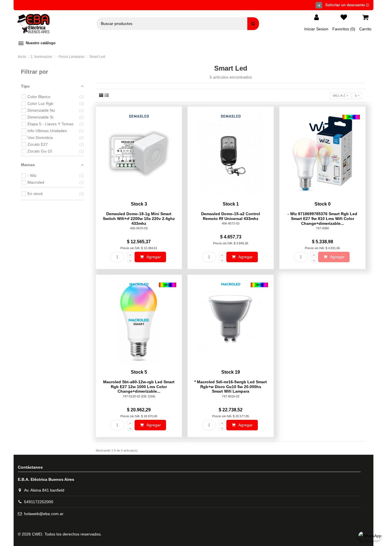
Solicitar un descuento (345, 5)
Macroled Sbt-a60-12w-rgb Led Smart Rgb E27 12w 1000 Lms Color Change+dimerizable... (139, 387)
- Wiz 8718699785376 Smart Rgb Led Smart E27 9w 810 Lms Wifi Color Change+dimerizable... (322, 218)
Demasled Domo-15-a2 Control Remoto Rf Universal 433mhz (230, 216)
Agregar (153, 257)
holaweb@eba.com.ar (43, 513)
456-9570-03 (139, 228)
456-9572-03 (230, 223)
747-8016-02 (230, 396)
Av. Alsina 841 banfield (44, 490)
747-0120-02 (131, 396)
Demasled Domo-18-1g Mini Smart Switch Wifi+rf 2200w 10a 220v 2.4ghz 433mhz (139, 218)
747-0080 (322, 228)
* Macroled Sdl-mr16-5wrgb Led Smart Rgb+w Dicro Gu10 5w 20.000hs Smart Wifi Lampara (230, 387)
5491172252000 (38, 502)
